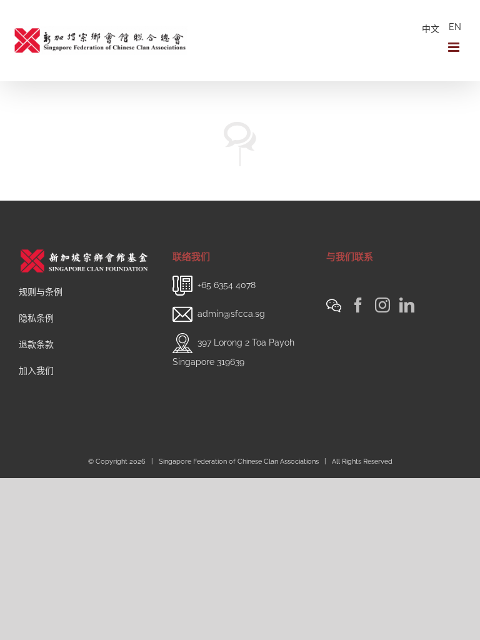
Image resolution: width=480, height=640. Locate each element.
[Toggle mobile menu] (454, 47)
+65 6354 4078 (227, 285)
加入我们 (36, 371)
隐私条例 (36, 318)
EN (455, 27)
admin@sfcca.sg (231, 314)
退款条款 (36, 344)
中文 (430, 29)
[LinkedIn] (406, 305)
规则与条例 (40, 292)
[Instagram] (382, 305)
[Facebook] (358, 305)
